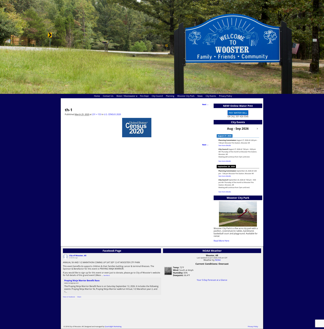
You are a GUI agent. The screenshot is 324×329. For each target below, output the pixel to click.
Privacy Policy (225, 96)
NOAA (218, 260)
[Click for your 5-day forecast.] (167, 274)
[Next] (257, 129)
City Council (157, 96)
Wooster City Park (185, 96)
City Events (211, 96)
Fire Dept (144, 96)
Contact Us (108, 96)
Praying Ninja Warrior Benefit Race (81, 280)
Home (97, 96)
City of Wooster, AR (77, 255)
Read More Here (221, 240)
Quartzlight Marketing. (113, 326)
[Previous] (218, 129)
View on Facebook (69, 297)
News (200, 96)
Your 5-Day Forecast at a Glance (212, 280)
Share (79, 297)
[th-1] (137, 129)
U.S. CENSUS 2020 (112, 114)
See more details (224, 145)
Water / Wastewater (125, 96)
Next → (205, 104)
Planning (170, 96)
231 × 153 (96, 114)
